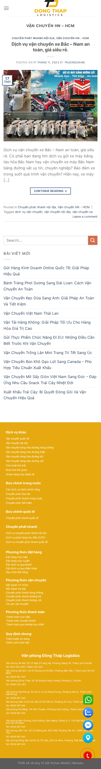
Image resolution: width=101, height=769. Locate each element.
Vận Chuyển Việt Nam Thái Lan (31, 313)
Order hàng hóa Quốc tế (20, 474)
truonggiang (74, 62)
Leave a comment (85, 216)
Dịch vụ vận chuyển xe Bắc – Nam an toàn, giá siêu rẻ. (51, 47)
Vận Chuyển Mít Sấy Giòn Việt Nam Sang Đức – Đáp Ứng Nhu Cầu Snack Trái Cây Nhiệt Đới (50, 379)
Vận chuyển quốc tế (17, 438)
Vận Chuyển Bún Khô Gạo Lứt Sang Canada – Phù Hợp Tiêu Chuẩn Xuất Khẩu (48, 364)
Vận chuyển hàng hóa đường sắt (25, 461)
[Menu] (6, 8)
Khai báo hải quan (16, 470)
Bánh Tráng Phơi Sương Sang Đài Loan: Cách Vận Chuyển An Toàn (47, 286)
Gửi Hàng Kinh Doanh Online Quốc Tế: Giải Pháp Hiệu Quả (46, 270)
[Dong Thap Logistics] (50, 8)
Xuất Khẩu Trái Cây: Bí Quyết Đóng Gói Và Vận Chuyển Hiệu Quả (45, 395)
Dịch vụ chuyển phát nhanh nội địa (26, 533)
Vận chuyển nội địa (17, 443)
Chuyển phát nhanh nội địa (33, 38)
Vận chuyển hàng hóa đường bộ (24, 456)
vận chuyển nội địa (57, 212)
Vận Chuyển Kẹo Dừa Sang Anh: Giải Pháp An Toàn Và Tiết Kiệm (49, 301)
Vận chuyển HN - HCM (72, 38)
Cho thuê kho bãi (16, 465)
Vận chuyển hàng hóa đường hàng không (30, 447)
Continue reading (50, 191)
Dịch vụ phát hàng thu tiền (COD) (25, 537)
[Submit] (92, 240)
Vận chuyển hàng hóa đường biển (25, 452)
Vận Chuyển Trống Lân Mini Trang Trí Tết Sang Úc (48, 352)
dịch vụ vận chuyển (28, 212)
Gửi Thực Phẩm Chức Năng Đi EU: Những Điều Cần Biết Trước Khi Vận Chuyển (49, 340)
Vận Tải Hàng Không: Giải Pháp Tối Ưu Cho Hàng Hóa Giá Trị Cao (47, 325)
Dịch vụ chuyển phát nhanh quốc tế (26, 542)
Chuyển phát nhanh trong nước (24, 498)
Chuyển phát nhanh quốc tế (22, 518)
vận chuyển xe (82, 212)
